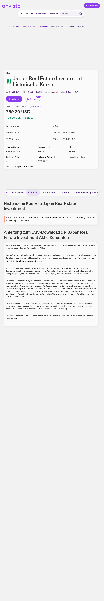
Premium (53, 13)
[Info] (23, 147)
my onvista (41, 13)
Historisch (33, 192)
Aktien (18, 26)
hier (46, 257)
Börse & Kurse (9, 26)
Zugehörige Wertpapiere (86, 192)
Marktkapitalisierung (13, 147)
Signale (34, 98)
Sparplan (64, 192)
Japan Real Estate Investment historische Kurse (68, 26)
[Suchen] (80, 13)
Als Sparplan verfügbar (23, 166)
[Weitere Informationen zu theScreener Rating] (43, 161)
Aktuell (29, 13)
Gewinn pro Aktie (12, 157)
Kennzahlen (18, 192)
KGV (70, 147)
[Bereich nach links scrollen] (7, 193)
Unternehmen (49, 192)
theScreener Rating (45, 157)
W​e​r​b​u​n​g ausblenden (61, 47)
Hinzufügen (14, 98)
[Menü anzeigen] (21, 13)
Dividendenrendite (44, 147)
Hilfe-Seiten (11, 318)
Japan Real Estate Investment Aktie (36, 26)
